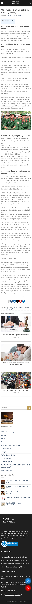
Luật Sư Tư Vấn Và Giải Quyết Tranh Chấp (17, 487)
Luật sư (3, 442)
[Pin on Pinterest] (20, 301)
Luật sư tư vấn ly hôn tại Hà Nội (10, 445)
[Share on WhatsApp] (8, 301)
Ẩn (12, 20)
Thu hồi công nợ (6, 448)
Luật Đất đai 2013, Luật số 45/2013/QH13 (14, 503)
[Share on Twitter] (14, 301)
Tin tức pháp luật (18, 307)
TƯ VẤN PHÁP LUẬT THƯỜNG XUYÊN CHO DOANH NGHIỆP (15, 466)
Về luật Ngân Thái (6, 470)
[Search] (30, 3)
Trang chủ (4, 452)
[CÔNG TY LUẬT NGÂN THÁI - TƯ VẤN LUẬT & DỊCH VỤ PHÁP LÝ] (16, 3)
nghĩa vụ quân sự (15, 309)
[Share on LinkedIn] (23, 301)
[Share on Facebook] (11, 301)
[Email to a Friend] (17, 301)
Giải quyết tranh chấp (7, 432)
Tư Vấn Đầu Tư (6, 458)
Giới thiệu (4, 435)
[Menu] (2, 3)
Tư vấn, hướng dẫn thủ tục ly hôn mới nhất (17, 481)
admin (19, 15)
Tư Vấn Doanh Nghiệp (8, 455)
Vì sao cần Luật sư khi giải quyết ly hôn (18, 497)
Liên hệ (3, 438)
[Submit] (29, 408)
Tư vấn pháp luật (6, 461)
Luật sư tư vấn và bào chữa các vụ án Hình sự (17, 492)
